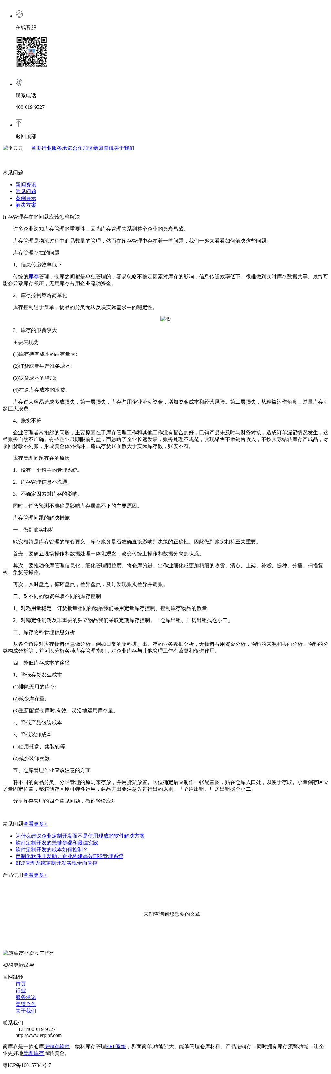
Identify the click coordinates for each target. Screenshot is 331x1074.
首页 (36, 148)
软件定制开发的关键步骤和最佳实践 (57, 842)
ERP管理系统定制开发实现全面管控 (57, 863)
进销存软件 (57, 1046)
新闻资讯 (103, 148)
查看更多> (35, 824)
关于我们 (124, 148)
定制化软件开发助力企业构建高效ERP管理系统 (69, 856)
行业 (46, 148)
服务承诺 (62, 148)
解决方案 (26, 205)
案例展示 (26, 198)
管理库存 (33, 1053)
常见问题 (26, 191)
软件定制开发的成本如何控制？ (52, 849)
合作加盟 (82, 148)
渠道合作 (26, 1004)
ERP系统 (116, 1046)
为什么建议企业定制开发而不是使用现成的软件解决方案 (80, 836)
